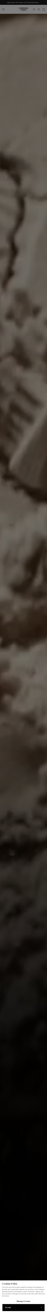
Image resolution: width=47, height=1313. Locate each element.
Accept (8, 1307)
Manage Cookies (23, 1301)
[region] (23, 1296)
